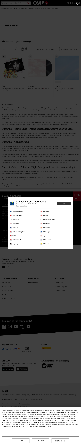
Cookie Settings (6, 426)
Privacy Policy (47, 426)
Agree (20, 441)
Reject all (40, 441)
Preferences (60, 441)
